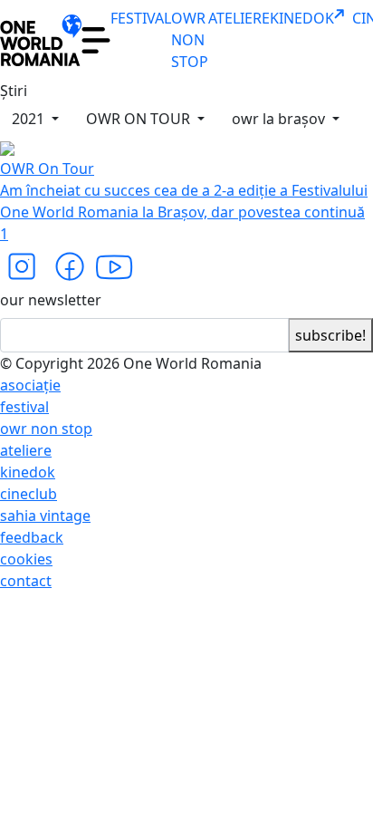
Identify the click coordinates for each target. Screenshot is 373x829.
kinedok (27, 472)
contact (26, 581)
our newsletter (50, 300)
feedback (31, 537)
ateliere (26, 450)
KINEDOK (302, 18)
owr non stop (46, 429)
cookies (26, 559)
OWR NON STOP (189, 40)
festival (24, 407)
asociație (30, 385)
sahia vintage (45, 515)
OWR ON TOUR (140, 119)
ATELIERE (239, 18)
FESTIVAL (140, 18)
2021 (30, 119)
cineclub (28, 494)
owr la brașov (280, 119)
